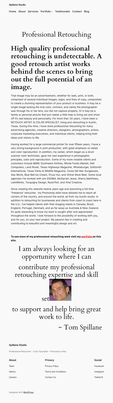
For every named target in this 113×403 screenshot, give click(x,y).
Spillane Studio (17, 4)
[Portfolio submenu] (52, 11)
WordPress (28, 392)
